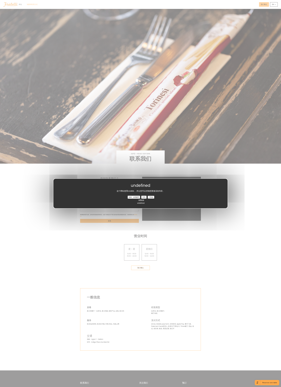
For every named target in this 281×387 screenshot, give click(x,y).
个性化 (151, 197)
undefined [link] (141, 203)
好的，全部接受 (134, 197)
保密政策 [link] (141, 200)
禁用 (143, 197)
